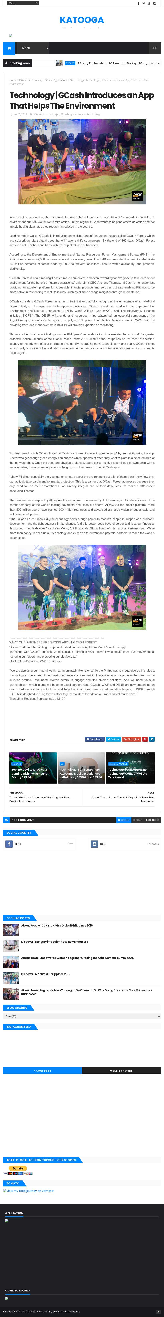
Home (12, 80)
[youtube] (149, 3)
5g (62, 763)
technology (77, 80)
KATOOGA (82, 20)
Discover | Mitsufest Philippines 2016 (45, 974)
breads (48, 63)
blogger (123, 820)
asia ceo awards (118, 763)
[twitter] (144, 3)
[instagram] (154, 3)
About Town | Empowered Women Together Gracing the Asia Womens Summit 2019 (77, 958)
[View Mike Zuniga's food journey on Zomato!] (28, 1191)
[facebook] (138, 3)
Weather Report (121, 1070)
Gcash (49, 80)
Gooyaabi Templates (66, 1311)
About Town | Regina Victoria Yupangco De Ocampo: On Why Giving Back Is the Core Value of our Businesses (86, 992)
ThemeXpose (25, 1311)
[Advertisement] (82, 883)
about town (31, 80)
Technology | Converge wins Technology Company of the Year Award (127, 773)
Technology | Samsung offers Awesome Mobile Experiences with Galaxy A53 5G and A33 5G (81, 773)
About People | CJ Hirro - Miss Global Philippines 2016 (57, 926)
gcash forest (62, 80)
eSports (16, 763)
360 (20, 80)
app (42, 80)
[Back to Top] (158, 1312)
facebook (152, 820)
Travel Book (42, 1070)
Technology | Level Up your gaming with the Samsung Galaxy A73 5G (29, 773)
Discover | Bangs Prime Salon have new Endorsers (54, 942)
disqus (137, 820)
